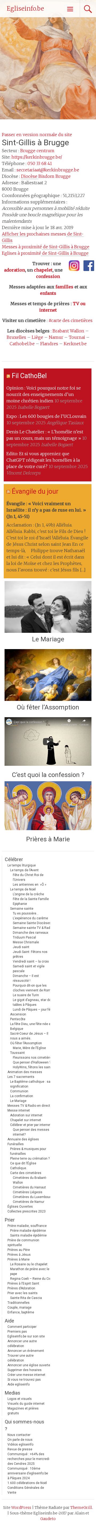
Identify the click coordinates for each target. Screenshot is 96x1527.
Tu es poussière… (26, 913)
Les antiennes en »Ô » (29, 884)
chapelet (43, 270)
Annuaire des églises (23, 1139)
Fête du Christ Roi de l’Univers (28, 877)
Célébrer (14, 859)
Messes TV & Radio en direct (28, 1106)
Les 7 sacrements (20, 1077)
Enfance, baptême (20, 1312)
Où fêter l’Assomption (48, 707)
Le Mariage (48, 639)
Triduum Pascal (24, 937)
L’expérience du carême (30, 918)
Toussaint (17, 1053)
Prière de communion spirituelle (23, 1242)
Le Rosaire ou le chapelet (28, 1264)
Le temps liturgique (21, 865)
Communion (19, 1091)
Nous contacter (18, 1435)
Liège (37, 337)
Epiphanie (20, 904)
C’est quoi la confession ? (48, 775)
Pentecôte (17, 1019)
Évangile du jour (35, 491)
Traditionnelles (18, 1303)
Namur (56, 337)
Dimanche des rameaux (30, 933)
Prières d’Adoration (21, 1288)
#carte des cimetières (71, 320)
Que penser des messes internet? (31, 1132)
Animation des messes (24, 1072)
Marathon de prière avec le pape (29, 1271)
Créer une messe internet (26, 1375)
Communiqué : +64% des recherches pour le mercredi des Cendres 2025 (28, 1459)
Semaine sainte (21, 908)
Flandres (49, 343)
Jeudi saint (21, 947)
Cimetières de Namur (28, 1202)
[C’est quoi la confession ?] (48, 742)
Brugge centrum (37, 150)
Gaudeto (48, 1518)
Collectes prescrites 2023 (26, 1211)
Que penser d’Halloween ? (32, 1062)
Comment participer (22, 1327)
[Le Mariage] (48, 607)
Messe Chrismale (26, 942)
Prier (10, 1220)
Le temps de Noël (23, 889)
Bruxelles (16, 337)
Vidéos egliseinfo (20, 1444)
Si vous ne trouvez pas (24, 1379)
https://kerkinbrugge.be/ (36, 157)
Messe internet (18, 1110)
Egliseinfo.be (25, 8)
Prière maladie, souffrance (27, 1226)
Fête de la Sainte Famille (31, 899)
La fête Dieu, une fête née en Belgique (31, 1026)
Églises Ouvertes (20, 1206)
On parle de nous (20, 1440)
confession (48, 276)
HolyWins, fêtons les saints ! (34, 1067)
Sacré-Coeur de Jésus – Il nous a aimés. (29, 1036)
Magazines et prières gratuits (23, 1411)
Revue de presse (19, 1449)
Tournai (77, 337)
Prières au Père (18, 1250)
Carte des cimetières (25, 1173)
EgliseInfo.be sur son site (26, 1336)
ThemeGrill (81, 1507)
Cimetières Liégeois (27, 1192)
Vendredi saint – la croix (31, 961)
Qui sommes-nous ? (24, 1425)
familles (64, 286)
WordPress (21, 1507)
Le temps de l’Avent (24, 870)
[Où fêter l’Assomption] (48, 675)
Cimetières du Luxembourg (33, 1197)
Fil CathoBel (29, 376)
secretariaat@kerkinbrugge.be (48, 169)
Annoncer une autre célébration (22, 1343)
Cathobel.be (22, 343)
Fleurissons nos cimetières (33, 1057)
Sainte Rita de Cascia (26, 1298)
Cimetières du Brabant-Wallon (30, 1180)
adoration (14, 270)
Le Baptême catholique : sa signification (30, 1084)
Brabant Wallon (68, 330)
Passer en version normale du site (37, 134)
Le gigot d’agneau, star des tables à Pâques (33, 1002)
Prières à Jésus (19, 1255)
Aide (9, 1321)
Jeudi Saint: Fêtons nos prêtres (30, 954)
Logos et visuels (19, 1399)
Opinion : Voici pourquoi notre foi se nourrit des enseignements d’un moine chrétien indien (43, 394)
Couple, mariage (19, 1307)
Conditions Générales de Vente (25, 1490)
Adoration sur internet (26, 1115)
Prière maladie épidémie (28, 1230)
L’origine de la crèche (28, 894)
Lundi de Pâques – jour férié (33, 1009)
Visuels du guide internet (26, 1404)
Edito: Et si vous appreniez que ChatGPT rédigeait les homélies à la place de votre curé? (43, 460)
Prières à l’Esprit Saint (23, 1283)
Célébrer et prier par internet (30, 1125)
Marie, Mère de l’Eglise (29, 1048)
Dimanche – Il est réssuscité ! (26, 978)
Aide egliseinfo (18, 1384)
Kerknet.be (75, 343)
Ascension (18, 1014)
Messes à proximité (45, 246)
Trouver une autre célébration (20, 1358)
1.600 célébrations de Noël (27, 1483)
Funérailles (15, 1144)
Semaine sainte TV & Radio (33, 928)
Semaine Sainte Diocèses (32, 923)
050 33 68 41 (39, 163)
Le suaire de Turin (26, 995)
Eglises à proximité (45, 253)
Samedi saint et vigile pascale (29, 968)
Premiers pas (17, 1331)
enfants (48, 293)
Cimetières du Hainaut (29, 1187)
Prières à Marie (48, 839)
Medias (12, 1393)
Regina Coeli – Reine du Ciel (31, 1279)
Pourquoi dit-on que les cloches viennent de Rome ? (34, 988)
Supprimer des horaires (24, 1370)
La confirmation (21, 1096)
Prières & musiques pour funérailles (28, 1151)
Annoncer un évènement (25, 1351)
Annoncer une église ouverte (28, 1365)
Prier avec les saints (22, 1293)
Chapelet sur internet (25, 1120)
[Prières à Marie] (48, 807)
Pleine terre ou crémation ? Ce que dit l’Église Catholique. (30, 1163)
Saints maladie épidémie (28, 1235)
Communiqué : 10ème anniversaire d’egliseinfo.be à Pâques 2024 (27, 1473)
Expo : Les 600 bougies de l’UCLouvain (46, 416)
